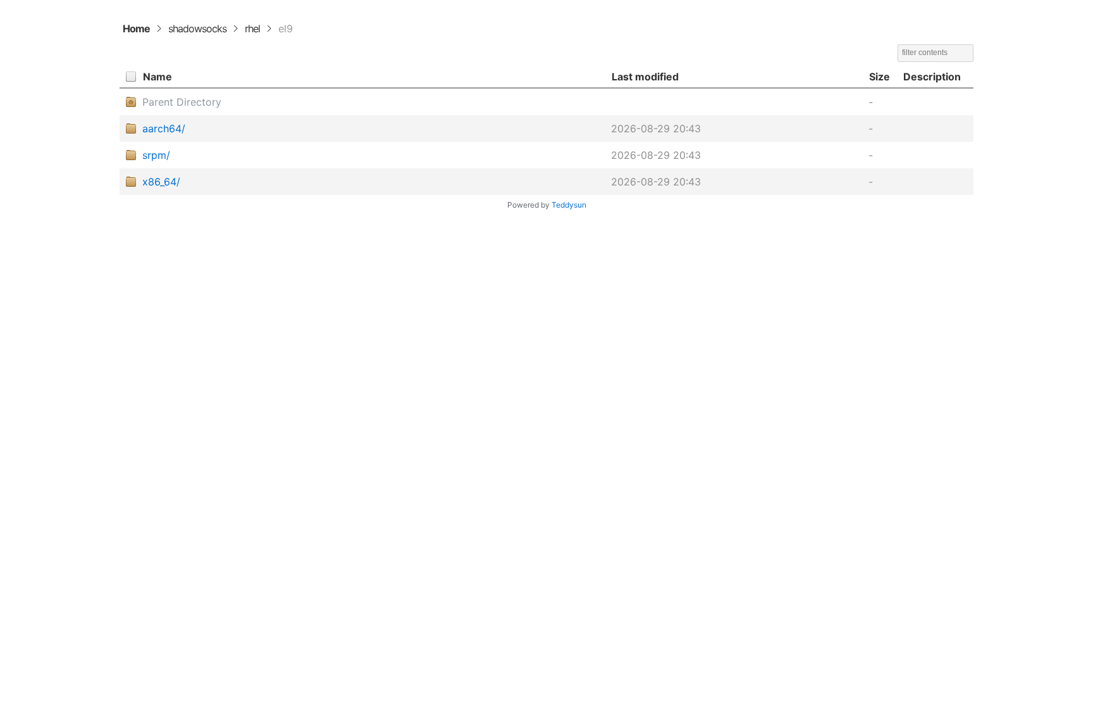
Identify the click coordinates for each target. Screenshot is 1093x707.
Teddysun (569, 205)
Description (932, 76)
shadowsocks (197, 28)
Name (157, 76)
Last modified (645, 76)
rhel (252, 28)
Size (879, 76)
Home (136, 28)
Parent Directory (181, 102)
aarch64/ (163, 128)
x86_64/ (161, 181)
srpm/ (156, 155)
